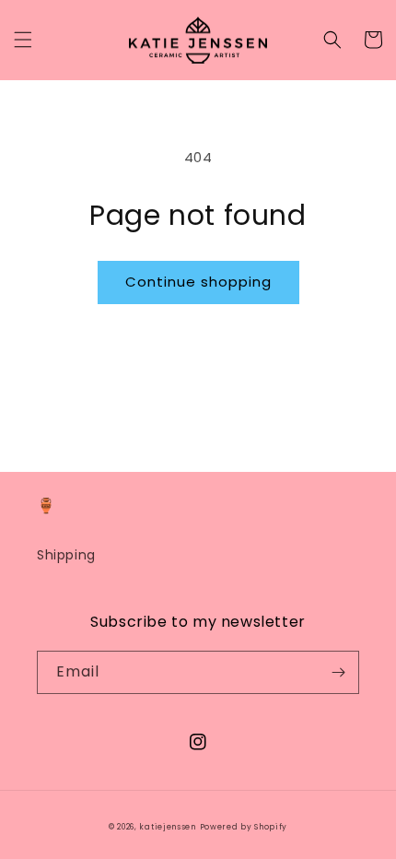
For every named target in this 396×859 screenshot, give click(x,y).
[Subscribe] (338, 672)
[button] (23, 39)
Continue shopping (198, 281)
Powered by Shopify (244, 826)
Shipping (66, 555)
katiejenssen (167, 826)
